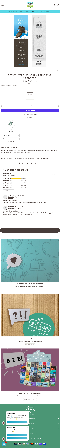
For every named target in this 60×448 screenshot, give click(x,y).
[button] (27, 81)
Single (30, 94)
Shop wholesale (30, 399)
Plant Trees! (11, 131)
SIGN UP (30, 289)
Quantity (30, 91)
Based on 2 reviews (9, 175)
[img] (12, 196)
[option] (30, 11)
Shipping (3, 85)
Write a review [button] (51, 174)
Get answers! (30, 344)
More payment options (30, 114)
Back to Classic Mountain (31, 230)
